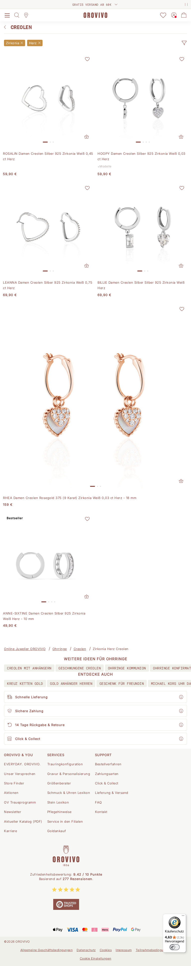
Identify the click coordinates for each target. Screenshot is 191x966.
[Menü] (183, 917)
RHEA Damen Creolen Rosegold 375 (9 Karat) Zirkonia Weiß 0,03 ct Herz (69, 498)
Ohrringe (59, 649)
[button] (184, 43)
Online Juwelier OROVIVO (25, 649)
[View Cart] (184, 15)
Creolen (80, 649)
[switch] (175, 947)
